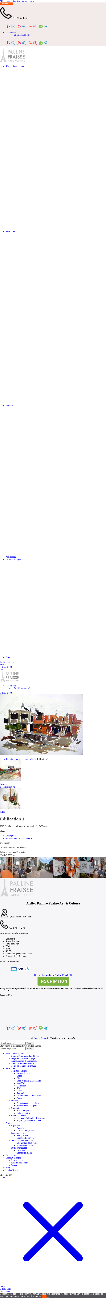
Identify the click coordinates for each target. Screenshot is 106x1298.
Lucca (19, 1091)
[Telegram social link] (23, 831)
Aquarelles (15, 1125)
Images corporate (24, 1110)
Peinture (11, 759)
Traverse (3, 784)
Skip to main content (25, 1)
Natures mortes (23, 1113)
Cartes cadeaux (17, 1160)
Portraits (14, 1100)
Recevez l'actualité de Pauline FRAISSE (53, 975)
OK (44, 1297)
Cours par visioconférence (22, 1063)
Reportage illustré (18, 1115)
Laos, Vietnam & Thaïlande (29, 1081)
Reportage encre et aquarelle (29, 1120)
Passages (20, 1128)
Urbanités (21, 1150)
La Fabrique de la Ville (27, 1143)
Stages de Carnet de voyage (23, 1058)
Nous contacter (6, 3)
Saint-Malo (21, 1093)
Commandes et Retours (16, 956)
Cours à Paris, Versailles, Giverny (25, 1056)
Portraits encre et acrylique (28, 1103)
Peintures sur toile (18, 1133)
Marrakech (21, 1086)
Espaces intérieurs (24, 1153)
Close (2, 1177)
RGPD (9, 951)
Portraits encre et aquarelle (28, 1105)
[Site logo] (12, 61)
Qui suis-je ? (11, 939)
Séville (19, 1088)
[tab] (11, 836)
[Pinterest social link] (16, 831)
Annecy (20, 1098)
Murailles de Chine (25, 1145)
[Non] (48, 1297)
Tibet (19, 1078)
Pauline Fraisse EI (41, 1038)
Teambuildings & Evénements (24, 1061)
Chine (19, 1076)
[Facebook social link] (8, 831)
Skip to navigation (8, 1)
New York (21, 1083)
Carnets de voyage (19, 1071)
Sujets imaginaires (19, 1148)
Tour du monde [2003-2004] (29, 1095)
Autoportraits (22, 1135)
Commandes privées (25, 1130)
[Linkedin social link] (20, 831)
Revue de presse (13, 941)
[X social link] (12, 831)
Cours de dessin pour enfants (23, 1066)
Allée (2, 812)
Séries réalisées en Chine (26, 759)
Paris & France (23, 1073)
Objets (14, 1165)
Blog (8, 949)
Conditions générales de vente (19, 953)
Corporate (15, 1108)
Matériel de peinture (19, 1163)
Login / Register (13, 1170)
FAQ (8, 946)
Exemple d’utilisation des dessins (31, 1118)
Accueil (3, 759)
